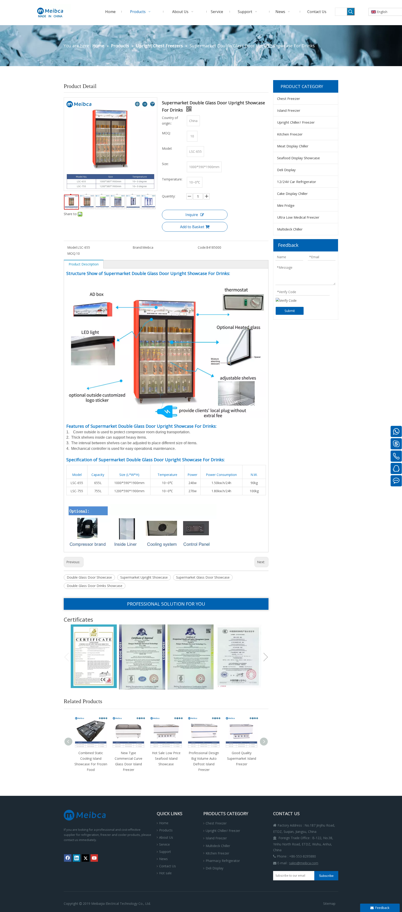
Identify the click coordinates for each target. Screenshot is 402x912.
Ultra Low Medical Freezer (298, 217)
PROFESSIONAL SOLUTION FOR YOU (166, 604)
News (163, 859)
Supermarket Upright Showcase (144, 577)
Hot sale (165, 873)
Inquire (191, 214)
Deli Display (286, 169)
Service (164, 844)
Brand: (137, 247)
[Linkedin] (76, 858)
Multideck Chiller (290, 229)
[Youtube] (94, 858)
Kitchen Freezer (290, 134)
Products (166, 830)
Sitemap (329, 903)
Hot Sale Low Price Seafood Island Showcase (166, 758)
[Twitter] (85, 858)
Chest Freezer (288, 98)
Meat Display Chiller (292, 146)
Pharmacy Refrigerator (223, 860)
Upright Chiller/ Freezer (296, 122)
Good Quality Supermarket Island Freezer (241, 758)
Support (165, 851)
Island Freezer (288, 110)
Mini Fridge (286, 205)
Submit (290, 311)
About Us (166, 837)
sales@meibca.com (303, 863)
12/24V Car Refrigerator (296, 181)
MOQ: (71, 253)
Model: (72, 247)
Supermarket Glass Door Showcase (203, 577)
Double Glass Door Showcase (89, 577)
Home (163, 823)
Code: (202, 247)
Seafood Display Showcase (298, 158)
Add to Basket (192, 226)
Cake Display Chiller (292, 193)
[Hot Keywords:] (351, 11)
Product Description (84, 264)
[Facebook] (67, 858)
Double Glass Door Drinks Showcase (94, 585)
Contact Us (167, 866)
